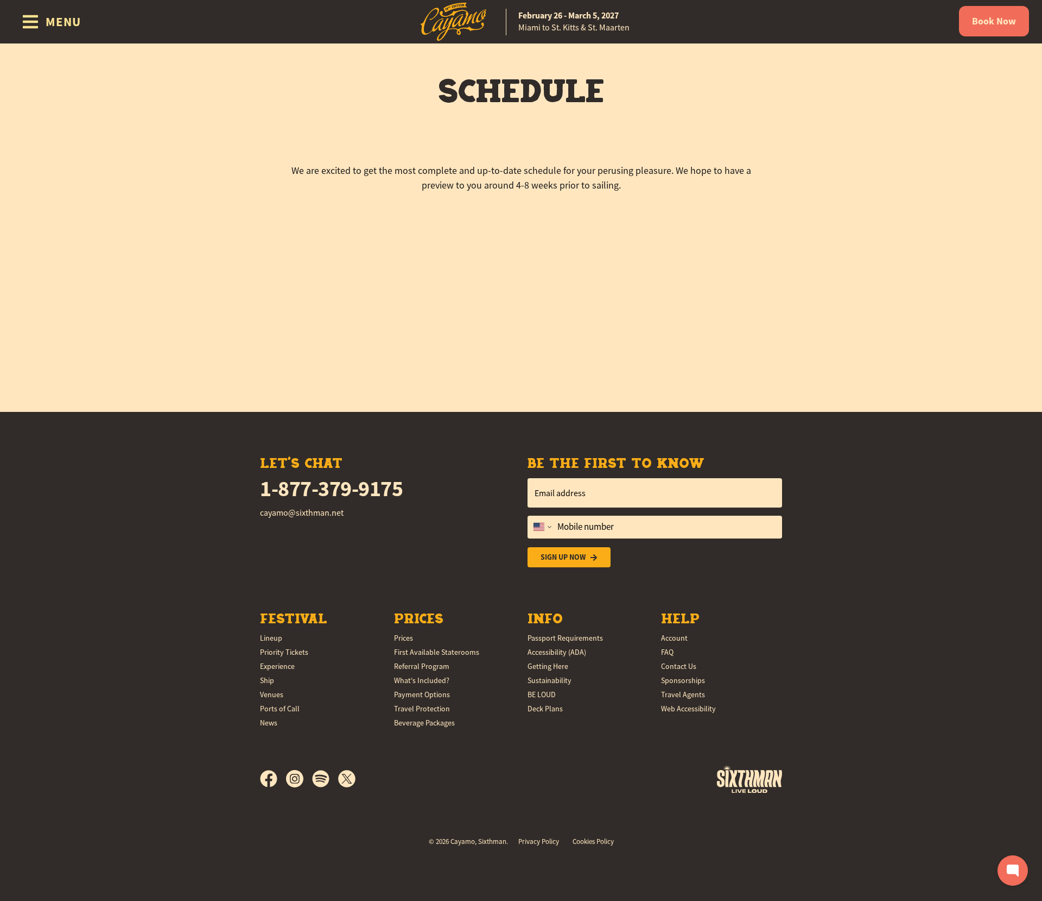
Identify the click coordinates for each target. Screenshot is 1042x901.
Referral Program (421, 666)
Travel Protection (422, 709)
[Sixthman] (749, 779)
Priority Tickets (284, 652)
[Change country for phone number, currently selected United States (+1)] (541, 527)
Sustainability (549, 680)
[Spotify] (325, 778)
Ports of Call (280, 709)
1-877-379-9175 (331, 488)
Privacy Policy (538, 841)
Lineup (271, 638)
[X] (346, 778)
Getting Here (548, 666)
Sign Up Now (563, 557)
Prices (403, 638)
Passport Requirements (565, 638)
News (268, 723)
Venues (271, 694)
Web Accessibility (688, 709)
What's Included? (421, 680)
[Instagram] (299, 778)
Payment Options (422, 694)
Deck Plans (545, 709)
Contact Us (678, 666)
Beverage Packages (424, 723)
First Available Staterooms (436, 652)
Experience (277, 666)
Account (674, 638)
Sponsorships (683, 680)
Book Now (994, 21)
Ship (267, 680)
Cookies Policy (593, 841)
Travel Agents (683, 694)
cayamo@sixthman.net (302, 513)
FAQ (667, 652)
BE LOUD (542, 694)
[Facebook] (273, 778)
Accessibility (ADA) (557, 652)
